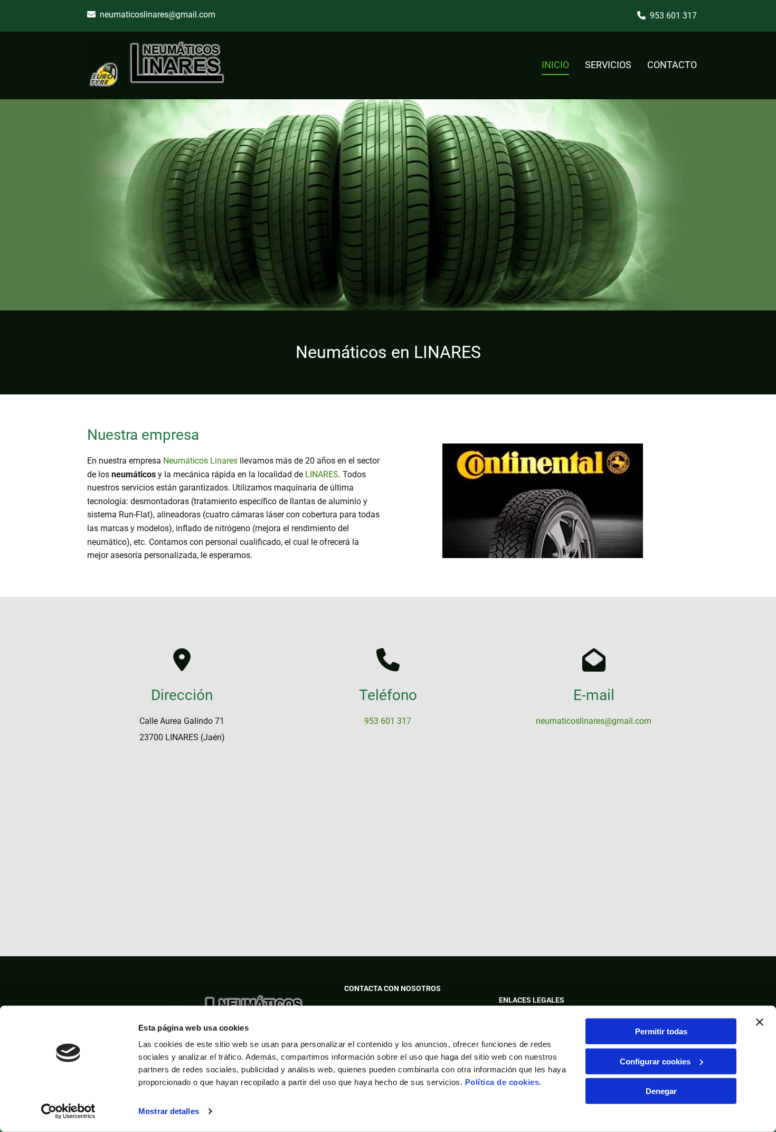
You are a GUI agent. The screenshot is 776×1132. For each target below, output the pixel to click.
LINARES (321, 474)
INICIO (555, 64)
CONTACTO (672, 64)
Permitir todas (661, 1031)
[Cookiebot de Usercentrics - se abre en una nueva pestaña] (68, 1111)
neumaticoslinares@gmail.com (157, 15)
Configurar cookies (655, 1060)
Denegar (661, 1091)
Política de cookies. (503, 1082)
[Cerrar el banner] (759, 1022)
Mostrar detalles (168, 1111)
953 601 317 (673, 16)
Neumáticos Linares (200, 461)
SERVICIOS (608, 64)
